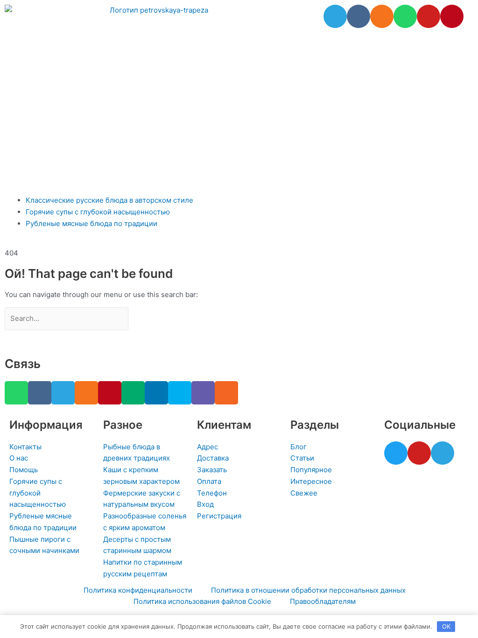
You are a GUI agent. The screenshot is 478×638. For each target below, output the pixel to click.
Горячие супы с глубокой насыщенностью (98, 211)
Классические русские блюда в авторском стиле (109, 200)
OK (446, 626)
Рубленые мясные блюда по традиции (91, 223)
